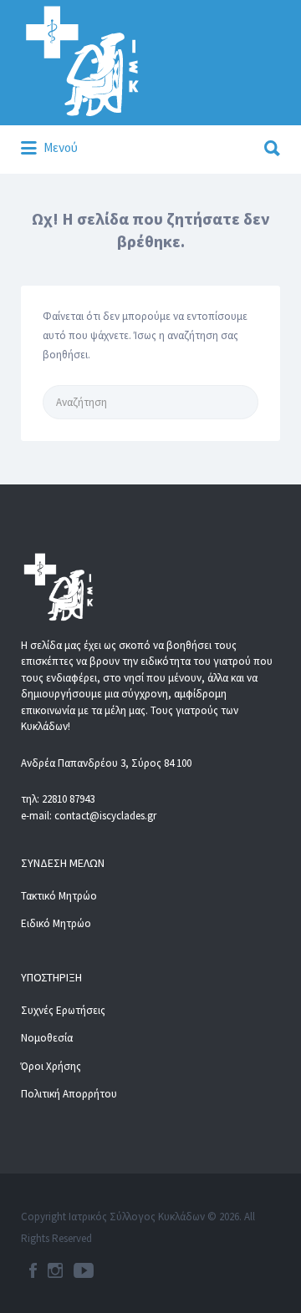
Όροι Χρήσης (51, 1066)
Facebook (33, 1270)
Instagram (55, 1270)
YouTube (84, 1270)
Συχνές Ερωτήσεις (63, 1010)
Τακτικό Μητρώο (59, 896)
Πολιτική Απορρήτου (69, 1094)
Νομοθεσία (47, 1038)
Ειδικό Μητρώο (56, 923)
